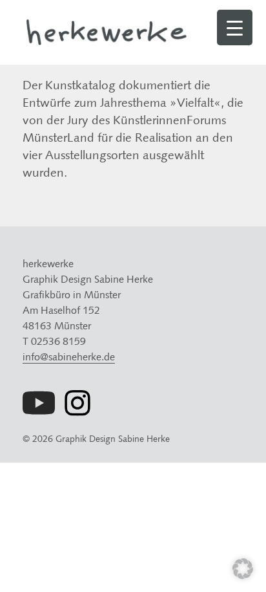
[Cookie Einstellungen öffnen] (242, 574)
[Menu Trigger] (234, 27)
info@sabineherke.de (69, 357)
